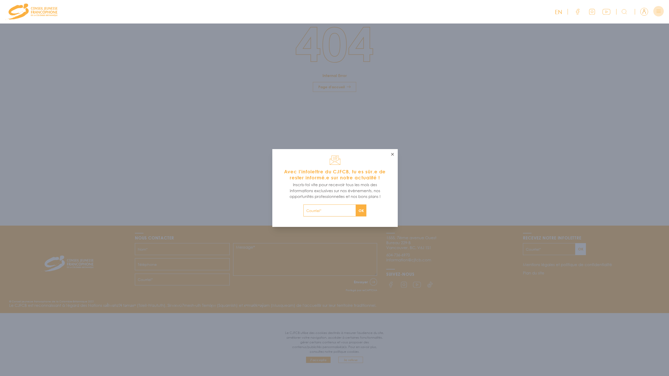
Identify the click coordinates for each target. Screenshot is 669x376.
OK (361, 210)
